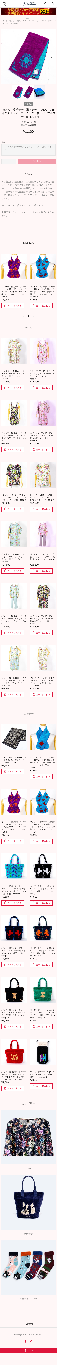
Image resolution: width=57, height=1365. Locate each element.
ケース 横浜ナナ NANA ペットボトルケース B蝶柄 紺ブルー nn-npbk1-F (42, 1074)
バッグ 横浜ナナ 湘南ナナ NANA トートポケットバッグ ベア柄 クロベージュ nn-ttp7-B (14, 1014)
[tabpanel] (14, 281)
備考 (3, 142)
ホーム (28, 18)
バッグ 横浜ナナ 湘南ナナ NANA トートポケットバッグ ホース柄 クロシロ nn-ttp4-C (43, 290)
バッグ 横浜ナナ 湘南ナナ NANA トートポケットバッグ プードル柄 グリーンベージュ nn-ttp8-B (43, 1014)
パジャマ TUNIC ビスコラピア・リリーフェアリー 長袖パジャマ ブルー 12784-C (13, 620)
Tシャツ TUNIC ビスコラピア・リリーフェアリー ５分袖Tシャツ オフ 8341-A (42, 497)
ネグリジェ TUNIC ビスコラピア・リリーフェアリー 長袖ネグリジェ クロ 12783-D (42, 620)
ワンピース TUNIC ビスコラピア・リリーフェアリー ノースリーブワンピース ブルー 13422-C (13, 682)
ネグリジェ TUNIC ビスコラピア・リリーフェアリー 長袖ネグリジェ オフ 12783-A (13, 375)
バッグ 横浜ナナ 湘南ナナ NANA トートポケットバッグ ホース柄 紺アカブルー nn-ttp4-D (14, 952)
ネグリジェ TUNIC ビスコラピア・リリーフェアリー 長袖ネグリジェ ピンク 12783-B (42, 437)
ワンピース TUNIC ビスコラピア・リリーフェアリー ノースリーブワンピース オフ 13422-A (42, 682)
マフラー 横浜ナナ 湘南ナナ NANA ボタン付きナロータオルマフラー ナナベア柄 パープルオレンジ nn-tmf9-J (13, 827)
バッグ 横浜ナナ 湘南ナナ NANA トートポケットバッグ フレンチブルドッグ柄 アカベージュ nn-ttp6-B (14, 1076)
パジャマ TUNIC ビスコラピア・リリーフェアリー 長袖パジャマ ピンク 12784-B (42, 558)
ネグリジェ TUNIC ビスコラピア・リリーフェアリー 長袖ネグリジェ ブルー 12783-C (13, 558)
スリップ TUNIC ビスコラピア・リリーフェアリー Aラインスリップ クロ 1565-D (14, 437)
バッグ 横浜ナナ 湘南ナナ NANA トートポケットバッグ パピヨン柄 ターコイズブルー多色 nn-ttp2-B (14, 290)
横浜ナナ (28, 713)
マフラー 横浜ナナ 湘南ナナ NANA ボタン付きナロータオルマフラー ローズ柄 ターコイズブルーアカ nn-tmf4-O (43, 762)
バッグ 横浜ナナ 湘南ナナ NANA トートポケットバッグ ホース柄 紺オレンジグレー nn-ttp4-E (43, 952)
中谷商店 (32, 125)
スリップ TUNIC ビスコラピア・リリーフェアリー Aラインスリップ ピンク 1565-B (42, 375)
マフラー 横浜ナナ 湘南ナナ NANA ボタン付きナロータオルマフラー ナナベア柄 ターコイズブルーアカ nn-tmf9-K (42, 827)
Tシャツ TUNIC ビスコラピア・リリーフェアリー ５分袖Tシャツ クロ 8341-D (13, 497)
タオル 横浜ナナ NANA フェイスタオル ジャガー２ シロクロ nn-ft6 (13, 760)
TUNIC (29, 327)
